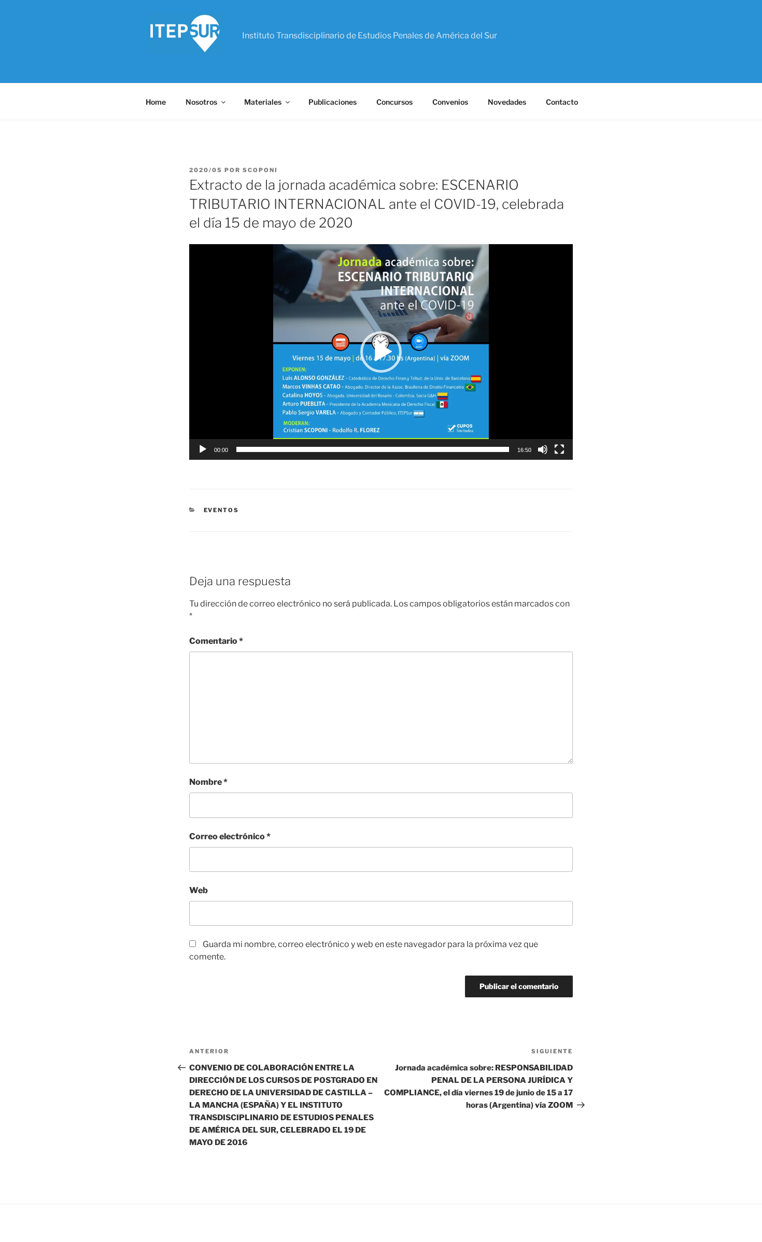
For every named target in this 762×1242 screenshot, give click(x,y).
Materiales (262, 101)
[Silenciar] (543, 449)
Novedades (507, 101)
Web (198, 890)
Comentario (216, 641)
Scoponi (260, 170)
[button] (381, 352)
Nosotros (201, 101)
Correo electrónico (230, 836)
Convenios (450, 101)
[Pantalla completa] (559, 449)
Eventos (221, 510)
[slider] (372, 449)
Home (156, 101)
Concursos (394, 101)
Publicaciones (332, 101)
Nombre (208, 782)
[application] (381, 352)
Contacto (562, 101)
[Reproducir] (202, 449)
